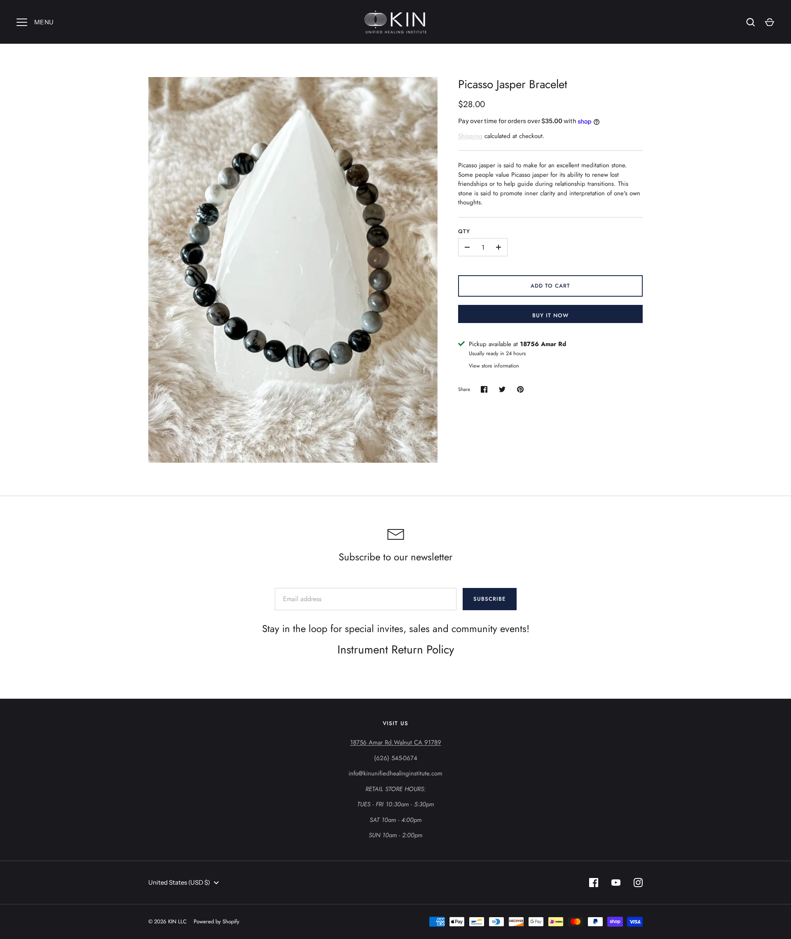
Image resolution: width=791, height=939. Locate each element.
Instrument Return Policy (395, 649)
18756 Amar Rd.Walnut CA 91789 (395, 742)
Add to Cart (551, 286)
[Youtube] (616, 882)
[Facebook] (594, 882)
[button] (550, 184)
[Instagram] (638, 882)
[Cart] (770, 22)
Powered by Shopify (216, 921)
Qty (464, 231)
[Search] (751, 22)
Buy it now (550, 315)
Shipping (470, 135)
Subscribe (489, 599)
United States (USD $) (179, 882)
